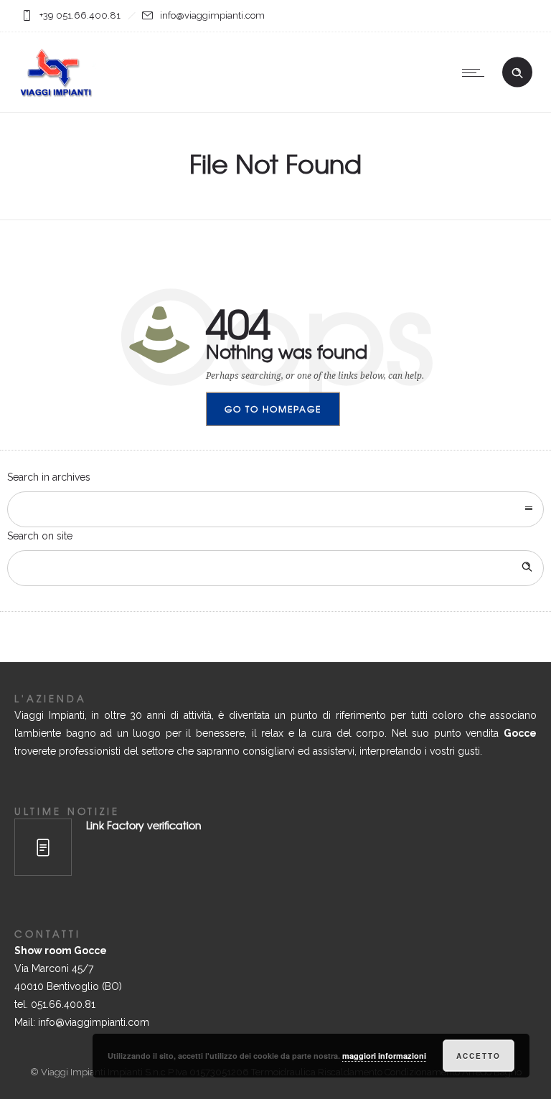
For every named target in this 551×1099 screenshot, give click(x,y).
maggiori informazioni (384, 1055)
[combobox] (275, 509)
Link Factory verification (144, 825)
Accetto (478, 1056)
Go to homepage (273, 408)
